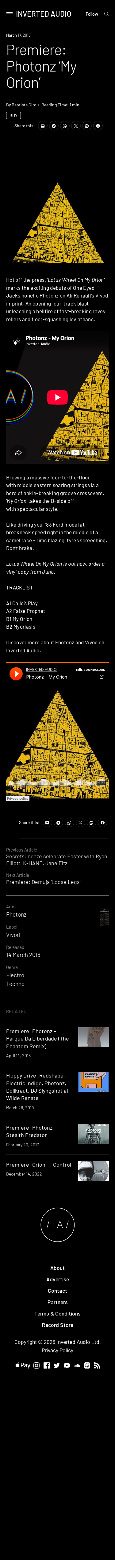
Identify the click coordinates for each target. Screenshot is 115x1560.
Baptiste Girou (25, 104)
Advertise (57, 1279)
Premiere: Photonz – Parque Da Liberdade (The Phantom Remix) (37, 1038)
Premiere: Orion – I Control (38, 1164)
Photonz (49, 295)
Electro (15, 975)
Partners (58, 1302)
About (57, 1267)
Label (11, 927)
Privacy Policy (57, 1350)
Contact (57, 1290)
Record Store (57, 1324)
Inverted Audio (43, 13)
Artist (11, 906)
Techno (15, 983)
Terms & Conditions (57, 1313)
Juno (48, 572)
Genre (12, 967)
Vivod (101, 295)
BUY (13, 115)
